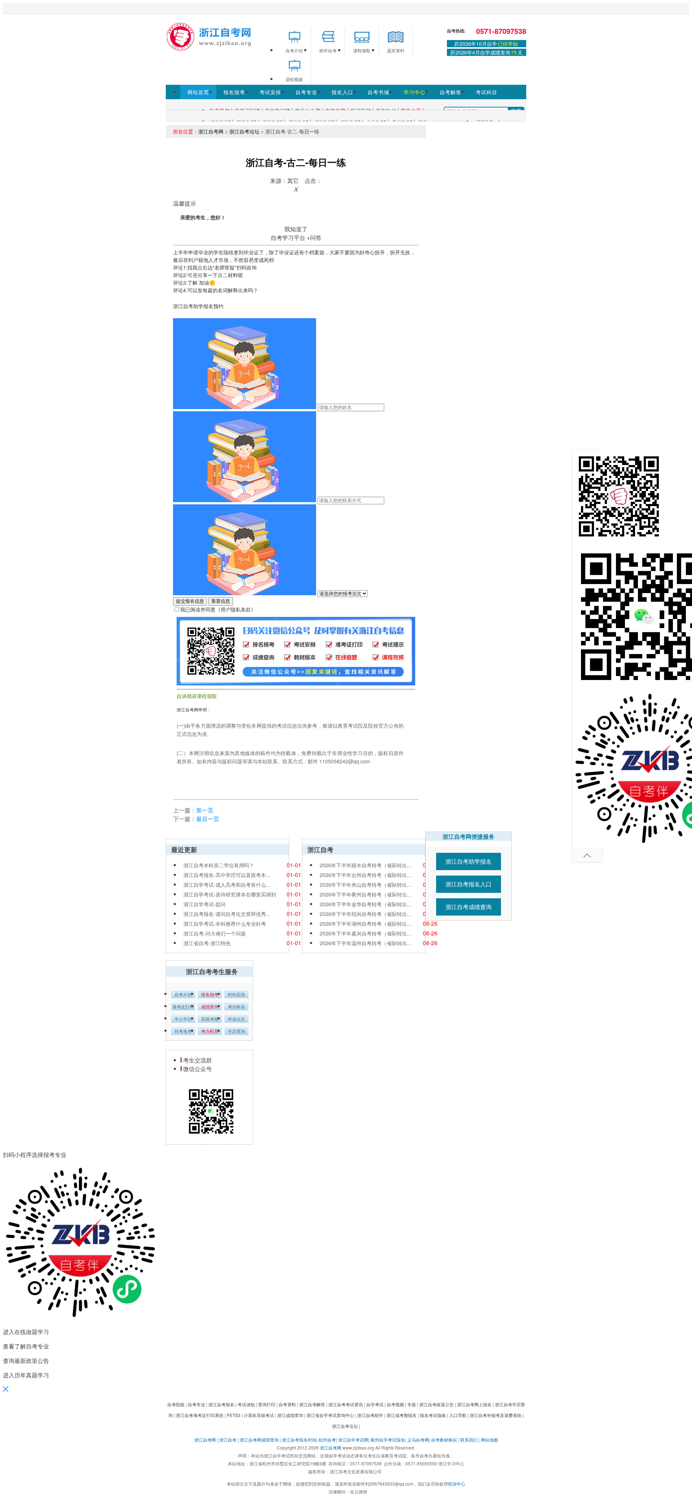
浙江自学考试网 (353, 1440)
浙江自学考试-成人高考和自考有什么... (226, 884)
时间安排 (236, 994)
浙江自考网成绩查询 (259, 1440)
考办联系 (209, 1031)
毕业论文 (236, 1019)
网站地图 (489, 1440)
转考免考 (183, 1031)
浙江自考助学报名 (468, 861)
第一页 (204, 810)
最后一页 (207, 819)
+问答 (314, 237)
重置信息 (220, 601)
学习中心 (414, 92)
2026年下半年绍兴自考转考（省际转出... (365, 913)
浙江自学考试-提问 (204, 904)
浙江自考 (227, 1440)
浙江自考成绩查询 (468, 907)
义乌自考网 (418, 1440)
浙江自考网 (210, 131)
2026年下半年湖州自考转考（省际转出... (365, 923)
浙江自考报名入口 (468, 884)
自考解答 (450, 92)
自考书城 (378, 92)
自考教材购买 (444, 1440)
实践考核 (209, 1019)
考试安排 (270, 92)
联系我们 (469, 1440)
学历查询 (236, 1031)
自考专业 (306, 92)
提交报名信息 (190, 601)
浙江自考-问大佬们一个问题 (214, 933)
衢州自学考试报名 (388, 1440)
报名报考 (234, 92)
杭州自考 (327, 1440)
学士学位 (183, 1019)
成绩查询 (209, 1006)
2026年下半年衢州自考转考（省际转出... (365, 894)
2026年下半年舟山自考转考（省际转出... (365, 884)
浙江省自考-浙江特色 (207, 943)
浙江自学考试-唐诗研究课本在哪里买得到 (229, 894)
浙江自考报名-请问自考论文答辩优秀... (226, 913)
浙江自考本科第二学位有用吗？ (218, 865)
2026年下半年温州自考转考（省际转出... (365, 943)
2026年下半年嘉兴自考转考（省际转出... (365, 933)
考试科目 (486, 92)
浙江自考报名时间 (299, 1440)
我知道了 (295, 229)
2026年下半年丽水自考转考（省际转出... (365, 865)
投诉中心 (456, 1484)
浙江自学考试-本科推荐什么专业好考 (224, 923)
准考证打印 (183, 1006)
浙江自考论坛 (244, 131)
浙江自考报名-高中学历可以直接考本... (226, 874)
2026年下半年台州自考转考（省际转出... (365, 874)
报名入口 (342, 92)
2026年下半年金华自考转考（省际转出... (365, 904)
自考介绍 (183, 994)
